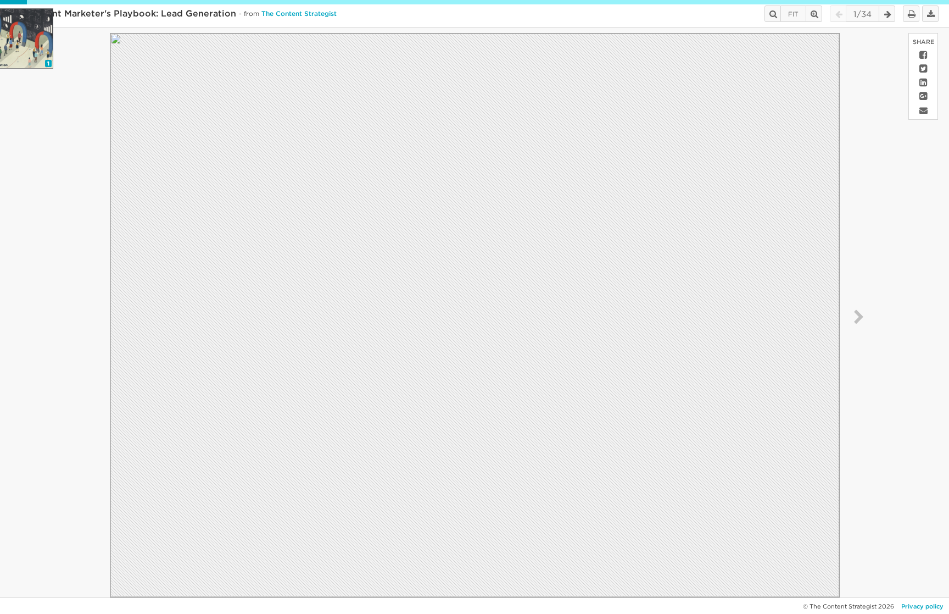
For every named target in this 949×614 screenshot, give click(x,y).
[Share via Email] (923, 110)
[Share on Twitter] (923, 69)
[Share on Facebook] (923, 55)
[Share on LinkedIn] (923, 83)
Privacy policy (922, 606)
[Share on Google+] (923, 96)
